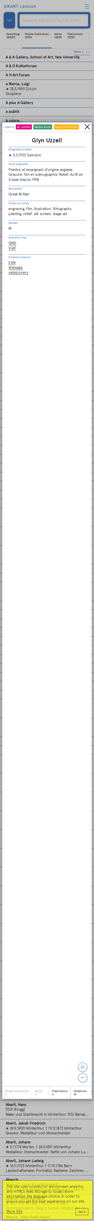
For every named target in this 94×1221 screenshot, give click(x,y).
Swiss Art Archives (66, 127)
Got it (81, 1211)
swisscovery (18, 273)
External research (20, 257)
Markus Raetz (43, 127)
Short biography (18, 164)
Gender (13, 223)
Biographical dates (20, 149)
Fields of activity (19, 203)
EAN (12, 263)
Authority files (17, 237)
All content (24, 127)
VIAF (12, 248)
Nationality (15, 188)
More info (15, 1211)
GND (12, 243)
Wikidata (15, 268)
